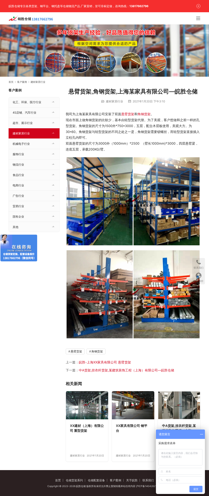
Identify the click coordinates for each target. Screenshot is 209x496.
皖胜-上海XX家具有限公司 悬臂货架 (105, 362)
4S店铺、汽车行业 (24, 112)
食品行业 (18, 175)
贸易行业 (18, 206)
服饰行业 (18, 154)
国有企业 (18, 216)
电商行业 (18, 185)
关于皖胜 (132, 480)
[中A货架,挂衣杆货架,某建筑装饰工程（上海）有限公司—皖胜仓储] (179, 405)
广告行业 (18, 195)
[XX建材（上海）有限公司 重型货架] (87, 405)
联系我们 (148, 480)
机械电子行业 (21, 143)
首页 (11, 81)
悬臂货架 (127, 114)
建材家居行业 (114, 101)
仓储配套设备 (96, 480)
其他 (15, 227)
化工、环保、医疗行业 (27, 102)
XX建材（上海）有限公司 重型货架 (87, 428)
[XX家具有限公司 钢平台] (133, 405)
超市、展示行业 (23, 123)
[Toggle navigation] (198, 18)
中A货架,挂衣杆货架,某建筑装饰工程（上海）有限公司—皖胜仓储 (126, 370)
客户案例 (115, 480)
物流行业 (18, 164)
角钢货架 (144, 114)
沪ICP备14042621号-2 (149, 486)
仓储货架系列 (74, 480)
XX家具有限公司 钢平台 (131, 428)
